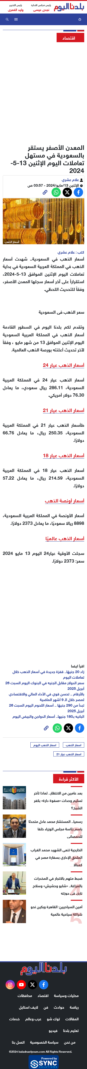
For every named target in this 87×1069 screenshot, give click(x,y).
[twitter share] (67, 192)
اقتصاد (43, 995)
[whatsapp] (45, 192)
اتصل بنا (18, 1041)
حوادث (59, 1007)
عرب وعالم (33, 1018)
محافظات (25, 995)
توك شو (53, 1018)
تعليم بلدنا (71, 1030)
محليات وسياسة (66, 995)
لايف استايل (28, 1007)
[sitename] (43, 968)
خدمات (14, 1018)
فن (46, 1007)
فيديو (53, 1030)
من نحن (69, 1041)
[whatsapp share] (56, 192)
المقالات (72, 1018)
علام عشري (71, 179)
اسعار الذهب (73, 744)
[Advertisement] (43, 91)
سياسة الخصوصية (44, 1041)
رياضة (74, 1007)
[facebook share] (78, 192)
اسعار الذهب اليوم (44, 744)
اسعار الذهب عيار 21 (68, 753)
